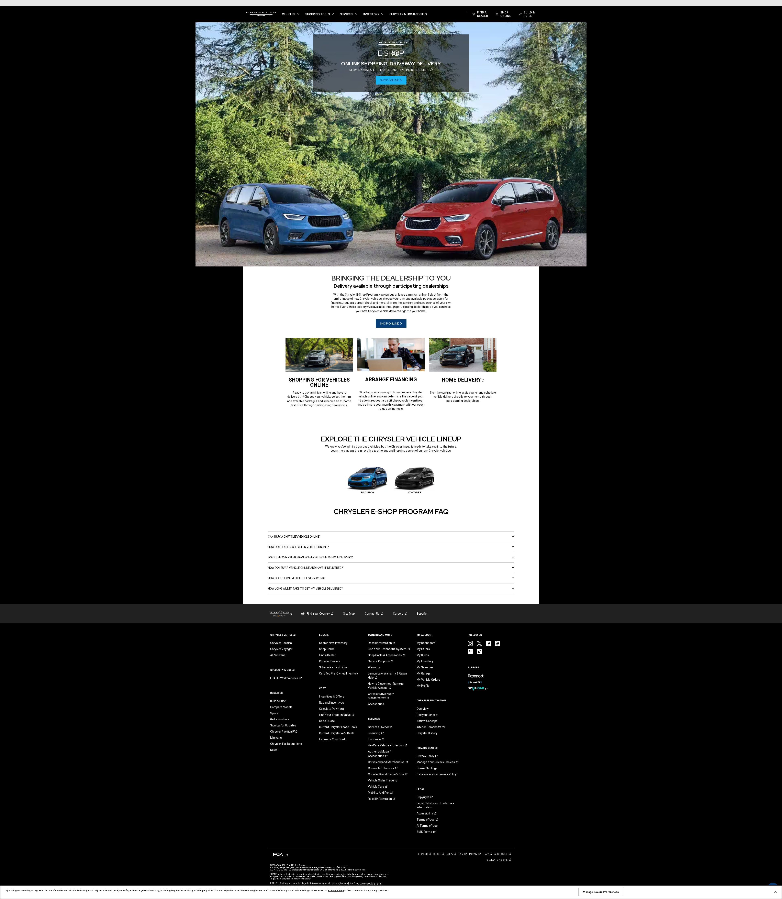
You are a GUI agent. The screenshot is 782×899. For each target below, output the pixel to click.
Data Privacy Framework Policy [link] (436, 774)
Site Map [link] (349, 613)
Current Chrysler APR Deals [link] (337, 733)
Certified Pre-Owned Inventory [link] (338, 673)
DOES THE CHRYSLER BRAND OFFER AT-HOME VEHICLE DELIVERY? (311, 557)
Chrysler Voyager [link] (281, 649)
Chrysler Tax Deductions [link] (286, 743)
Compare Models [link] (281, 707)
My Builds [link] (423, 655)
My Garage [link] (424, 673)
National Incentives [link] (331, 702)
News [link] (274, 750)
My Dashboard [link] (426, 643)
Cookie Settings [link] (427, 768)
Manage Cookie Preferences (601, 891)
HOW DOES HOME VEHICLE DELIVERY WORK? (296, 578)
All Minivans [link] (278, 655)
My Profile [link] (423, 685)
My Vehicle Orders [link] (428, 679)
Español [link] (422, 613)
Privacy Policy (336, 890)
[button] (290, 14)
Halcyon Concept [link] (427, 714)
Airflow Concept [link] (427, 721)
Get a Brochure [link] (279, 719)
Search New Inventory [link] (333, 643)
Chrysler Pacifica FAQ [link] (284, 731)
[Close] (775, 891)
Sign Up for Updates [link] (283, 725)
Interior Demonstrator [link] (431, 727)
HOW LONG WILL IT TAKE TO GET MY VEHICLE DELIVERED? (305, 588)
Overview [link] (423, 708)
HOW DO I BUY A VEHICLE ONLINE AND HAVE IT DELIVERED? (305, 567)
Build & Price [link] (278, 701)
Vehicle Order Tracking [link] (382, 780)
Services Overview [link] (380, 727)
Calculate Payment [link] (331, 708)
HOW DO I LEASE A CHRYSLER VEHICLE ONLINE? (298, 547)
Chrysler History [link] (427, 733)
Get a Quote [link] (327, 721)
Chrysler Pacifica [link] (281, 643)
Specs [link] (274, 713)
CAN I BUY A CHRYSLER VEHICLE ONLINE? (294, 536)
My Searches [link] (425, 667)
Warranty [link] (374, 667)
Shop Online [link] (327, 649)
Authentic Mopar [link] (379, 754)
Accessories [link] (376, 704)
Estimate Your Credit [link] (333, 739)
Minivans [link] (276, 737)
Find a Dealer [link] (327, 655)
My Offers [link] (423, 649)
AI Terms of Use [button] (427, 825)
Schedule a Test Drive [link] (333, 667)
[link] (261, 14)
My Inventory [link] (425, 661)
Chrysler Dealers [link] (329, 661)
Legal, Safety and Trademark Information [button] (435, 805)
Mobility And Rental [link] (380, 792)
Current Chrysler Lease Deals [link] (338, 727)
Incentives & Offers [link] (331, 696)
